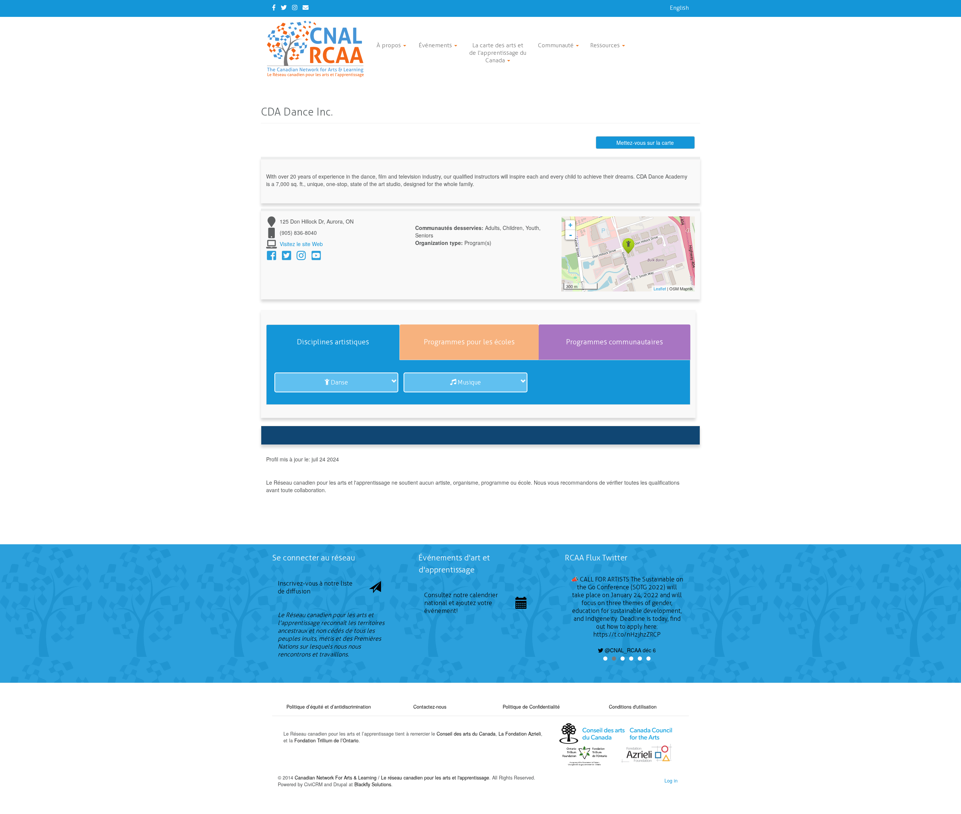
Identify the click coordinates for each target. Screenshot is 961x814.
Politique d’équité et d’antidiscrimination (328, 706)
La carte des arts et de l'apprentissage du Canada (497, 53)
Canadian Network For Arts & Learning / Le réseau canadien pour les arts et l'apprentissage (392, 777)
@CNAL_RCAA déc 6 (629, 650)
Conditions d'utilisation (633, 706)
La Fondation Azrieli (520, 733)
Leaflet (660, 288)
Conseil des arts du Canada (466, 733)
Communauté (556, 45)
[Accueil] (318, 49)
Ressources (605, 45)
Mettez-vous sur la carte (645, 142)
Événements (436, 45)
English (679, 7)
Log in (671, 780)
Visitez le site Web (301, 244)
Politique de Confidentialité (531, 706)
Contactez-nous (429, 706)
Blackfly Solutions (372, 784)
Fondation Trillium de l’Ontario (326, 740)
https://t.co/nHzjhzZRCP (627, 634)
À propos (389, 45)
